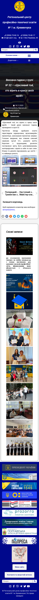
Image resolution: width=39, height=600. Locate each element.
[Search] (36, 49)
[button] (29, 55)
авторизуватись (9, 210)
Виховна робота (11, 108)
